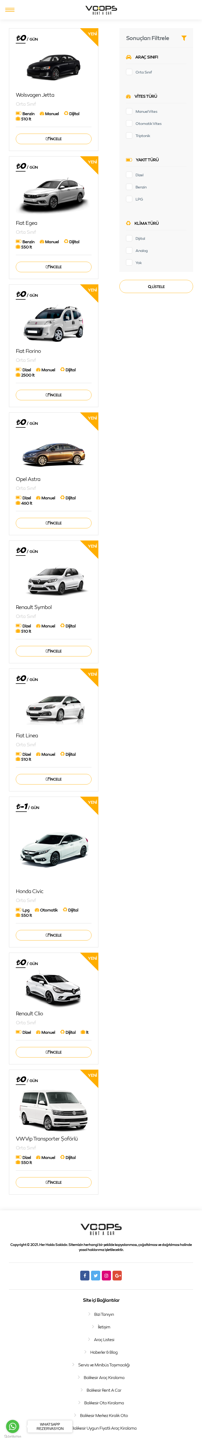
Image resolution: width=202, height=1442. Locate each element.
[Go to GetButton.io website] (12, 1436)
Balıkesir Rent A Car (104, 1390)
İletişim (104, 1327)
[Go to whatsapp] (12, 1426)
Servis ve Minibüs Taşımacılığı (104, 1365)
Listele (158, 286)
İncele (55, 138)
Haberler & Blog (104, 1352)
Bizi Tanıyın (104, 1314)
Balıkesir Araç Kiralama (104, 1377)
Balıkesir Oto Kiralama (104, 1403)
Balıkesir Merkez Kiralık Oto (104, 1415)
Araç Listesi (104, 1339)
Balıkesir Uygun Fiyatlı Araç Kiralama (104, 1428)
